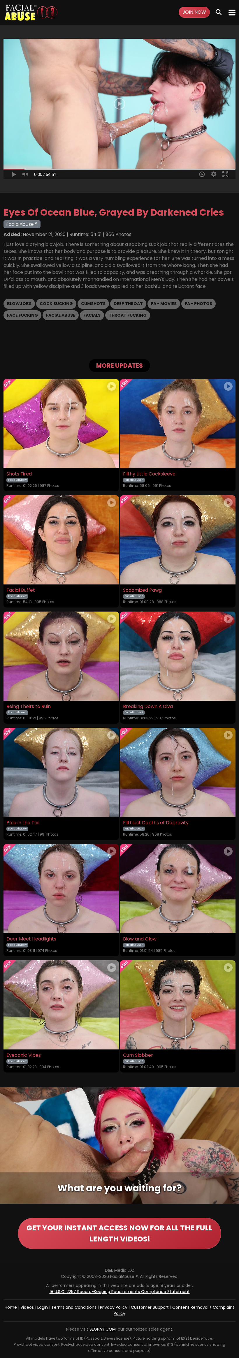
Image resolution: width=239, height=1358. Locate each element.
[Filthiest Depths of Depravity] (178, 772)
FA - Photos (198, 304)
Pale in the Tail (22, 823)
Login (42, 1307)
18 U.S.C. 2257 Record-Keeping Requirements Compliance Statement (120, 1291)
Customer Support (150, 1307)
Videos (27, 1307)
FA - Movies (164, 304)
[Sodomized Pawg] (178, 539)
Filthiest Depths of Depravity (156, 823)
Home (11, 1307)
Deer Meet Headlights (31, 939)
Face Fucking (22, 315)
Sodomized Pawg (142, 590)
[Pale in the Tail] (61, 772)
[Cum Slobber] (178, 1004)
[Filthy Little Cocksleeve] (178, 423)
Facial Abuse (60, 315)
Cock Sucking (56, 304)
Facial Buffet (20, 590)
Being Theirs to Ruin (28, 706)
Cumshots (93, 304)
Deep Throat (128, 304)
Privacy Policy (113, 1307)
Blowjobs (19, 304)
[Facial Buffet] (61, 539)
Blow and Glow (140, 939)
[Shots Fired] (61, 423)
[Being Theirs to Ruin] (61, 656)
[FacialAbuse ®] (31, 12)
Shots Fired (19, 474)
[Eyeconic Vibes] (61, 1004)
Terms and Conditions (73, 1307)
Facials (92, 315)
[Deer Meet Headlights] (61, 888)
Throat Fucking (128, 315)
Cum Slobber (138, 1055)
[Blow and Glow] (178, 888)
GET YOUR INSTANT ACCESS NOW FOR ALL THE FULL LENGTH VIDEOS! (119, 1233)
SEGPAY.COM (102, 1329)
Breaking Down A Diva (148, 706)
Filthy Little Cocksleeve (149, 474)
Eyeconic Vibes (23, 1055)
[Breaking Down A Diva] (178, 656)
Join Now (194, 12)
